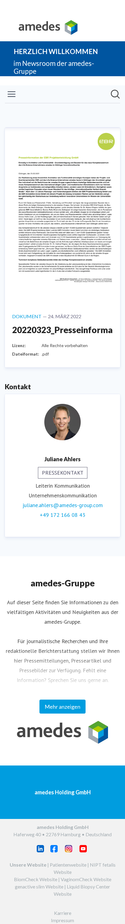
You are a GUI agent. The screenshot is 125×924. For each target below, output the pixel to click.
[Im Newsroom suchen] (115, 94)
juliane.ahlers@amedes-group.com (62, 505)
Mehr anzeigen (62, 706)
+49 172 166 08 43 (62, 514)
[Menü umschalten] (11, 94)
